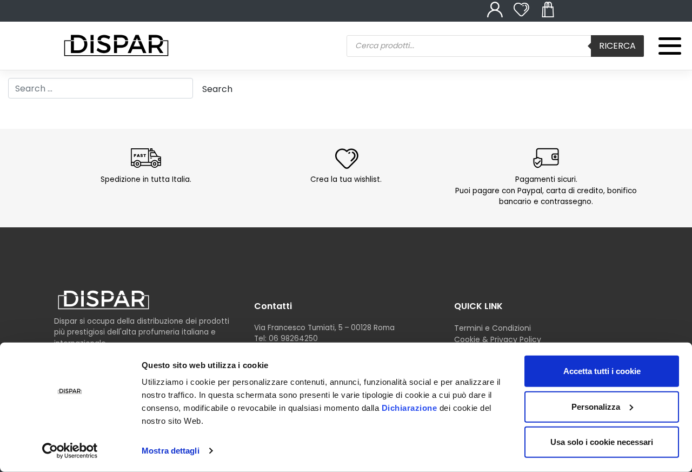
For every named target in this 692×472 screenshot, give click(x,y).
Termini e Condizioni (492, 328)
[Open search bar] (337, 26)
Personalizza (595, 406)
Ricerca (617, 46)
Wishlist (527, 15)
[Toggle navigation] (663, 38)
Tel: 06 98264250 (286, 338)
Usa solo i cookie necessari (601, 442)
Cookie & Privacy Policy (497, 339)
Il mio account (500, 15)
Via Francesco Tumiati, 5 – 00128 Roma (324, 328)
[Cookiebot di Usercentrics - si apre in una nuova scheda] (70, 451)
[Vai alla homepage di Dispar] (103, 299)
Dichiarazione (409, 407)
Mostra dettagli (170, 450)
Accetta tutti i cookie (602, 371)
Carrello (553, 15)
